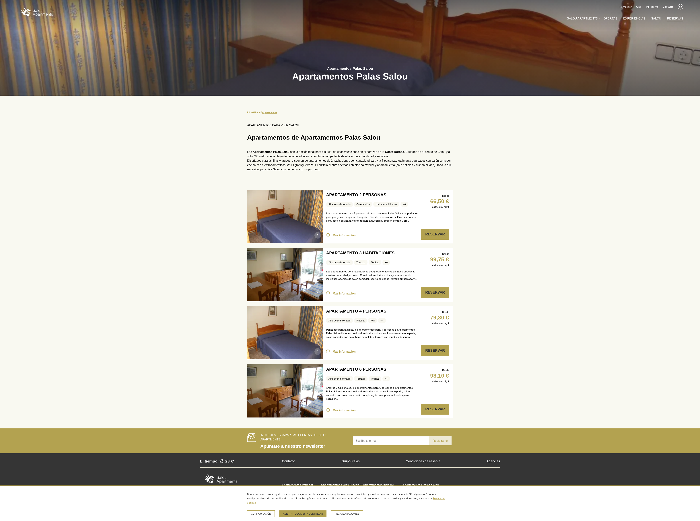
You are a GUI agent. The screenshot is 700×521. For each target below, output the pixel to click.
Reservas (675, 18)
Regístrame (440, 440)
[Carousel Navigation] (317, 232)
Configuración (261, 513)
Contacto (668, 6)
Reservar (435, 234)
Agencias (493, 461)
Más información (344, 235)
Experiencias (634, 18)
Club (638, 6)
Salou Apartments (582, 18)
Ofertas (610, 18)
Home (257, 112)
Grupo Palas (350, 461)
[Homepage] (36, 12)
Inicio (250, 112)
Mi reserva (652, 6)
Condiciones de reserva (423, 461)
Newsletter (625, 6)
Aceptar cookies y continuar (303, 513)
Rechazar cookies (347, 513)
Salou (656, 18)
